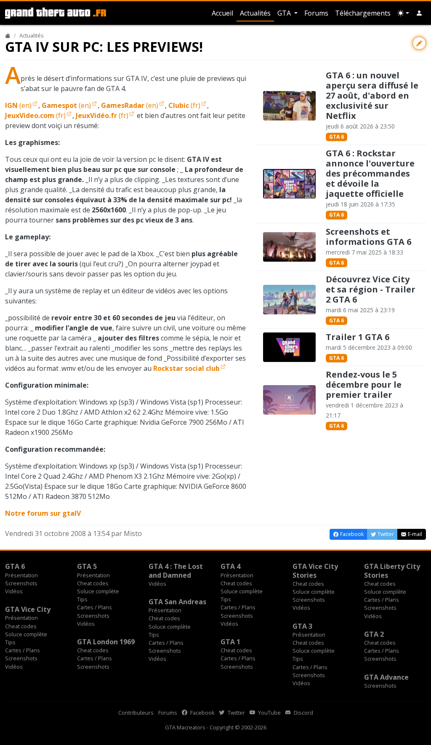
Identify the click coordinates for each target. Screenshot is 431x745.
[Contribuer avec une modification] (419, 43)
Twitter (235, 712)
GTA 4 (230, 566)
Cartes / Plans (94, 607)
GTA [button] (285, 13)
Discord (303, 712)
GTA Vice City (28, 609)
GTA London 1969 (106, 641)
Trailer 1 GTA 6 (357, 337)
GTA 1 (230, 641)
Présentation (21, 575)
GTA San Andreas (177, 601)
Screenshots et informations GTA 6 (368, 236)
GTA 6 (336, 136)
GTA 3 (302, 626)
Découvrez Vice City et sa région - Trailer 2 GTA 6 (370, 289)
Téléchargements (363, 13)
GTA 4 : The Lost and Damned (176, 570)
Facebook (202, 712)
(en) (18, 105)
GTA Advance (386, 677)
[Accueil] (8, 35)
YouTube (269, 712)
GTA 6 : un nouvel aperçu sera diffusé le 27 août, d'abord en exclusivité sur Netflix (372, 95)
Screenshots (21, 583)
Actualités (255, 13)
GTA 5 (87, 566)
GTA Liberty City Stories (392, 570)
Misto (133, 533)
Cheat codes (93, 583)
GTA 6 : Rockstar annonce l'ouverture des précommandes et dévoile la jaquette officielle (370, 173)
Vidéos (14, 591)
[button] (419, 13)
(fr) (184, 105)
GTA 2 (374, 634)
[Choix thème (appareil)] (403, 13)
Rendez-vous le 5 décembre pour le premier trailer (364, 384)
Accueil (222, 13)
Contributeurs (136, 712)
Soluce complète (98, 591)
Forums (316, 13)
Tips (82, 599)
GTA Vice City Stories (315, 570)
